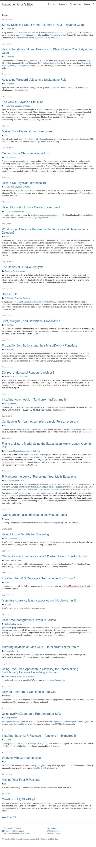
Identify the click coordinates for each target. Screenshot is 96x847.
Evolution (32, 676)
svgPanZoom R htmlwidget (64, 721)
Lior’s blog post (60, 635)
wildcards (57, 87)
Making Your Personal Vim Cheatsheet (27, 131)
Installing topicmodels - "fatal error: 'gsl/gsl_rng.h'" (35, 399)
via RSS (13, 817)
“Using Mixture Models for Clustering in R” (34, 454)
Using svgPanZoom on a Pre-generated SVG (31, 713)
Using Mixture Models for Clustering (25, 534)
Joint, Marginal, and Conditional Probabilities (36, 302)
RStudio (80, 163)
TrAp (19, 676)
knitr (20, 486)
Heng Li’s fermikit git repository (45, 768)
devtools (10, 651)
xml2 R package (30, 743)
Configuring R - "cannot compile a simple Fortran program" (40, 421)
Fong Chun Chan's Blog (17, 4)
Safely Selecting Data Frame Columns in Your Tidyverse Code (43, 24)
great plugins (24, 163)
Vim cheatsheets (82, 139)
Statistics (10, 106)
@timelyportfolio (8, 721)
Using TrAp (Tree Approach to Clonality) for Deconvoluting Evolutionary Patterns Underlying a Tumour (40, 670)
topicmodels (11, 403)
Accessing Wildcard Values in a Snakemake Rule (34, 79)
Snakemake (9, 83)
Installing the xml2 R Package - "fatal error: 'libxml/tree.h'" (40, 735)
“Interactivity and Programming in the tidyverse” (40, 37)
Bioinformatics (75, 4)
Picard (19, 560)
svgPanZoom (12, 717)
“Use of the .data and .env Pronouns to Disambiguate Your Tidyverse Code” (48, 32)
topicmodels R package (33, 407)
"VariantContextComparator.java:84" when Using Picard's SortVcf (45, 556)
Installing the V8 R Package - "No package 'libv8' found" (38, 578)
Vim (5, 135)
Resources (62, 4)
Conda (7, 211)
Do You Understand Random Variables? (28, 372)
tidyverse (10, 28)
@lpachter (6, 627)
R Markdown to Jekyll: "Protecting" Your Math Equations (39, 476)
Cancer (87, 4)
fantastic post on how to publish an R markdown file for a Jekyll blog (35, 489)
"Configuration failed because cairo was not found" (35, 514)
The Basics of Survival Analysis (22, 266)
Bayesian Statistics (22, 106)
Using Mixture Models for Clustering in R (56, 484)
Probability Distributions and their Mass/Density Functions (40, 345)
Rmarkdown (9, 480)
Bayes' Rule (9, 294)
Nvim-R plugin (46, 166)
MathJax (18, 480)
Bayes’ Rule (29, 190)
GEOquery (26, 211)
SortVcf (71, 564)
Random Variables (20, 376)
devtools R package (31, 654)
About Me (52, 4)
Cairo (7, 519)
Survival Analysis (19, 271)
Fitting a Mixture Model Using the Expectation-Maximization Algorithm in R (47, 445)
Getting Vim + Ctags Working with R (26, 153)
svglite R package (51, 522)
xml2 (16, 651)
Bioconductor (16, 211)
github (4, 810)
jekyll (75, 805)
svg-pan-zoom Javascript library (14, 724)
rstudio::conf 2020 (53, 63)
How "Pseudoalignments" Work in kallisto (29, 619)
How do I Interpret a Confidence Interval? (29, 691)
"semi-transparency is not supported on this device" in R (39, 600)
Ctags (7, 157)
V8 (8, 582)
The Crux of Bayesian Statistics (22, 101)
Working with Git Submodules (21, 757)
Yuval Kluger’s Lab (57, 680)
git (5, 761)
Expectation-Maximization (30, 451)
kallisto (19, 624)
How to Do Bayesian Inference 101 (25, 182)
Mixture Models (13, 451)
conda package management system (45, 215)
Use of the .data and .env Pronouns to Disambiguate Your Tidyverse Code (47, 51)
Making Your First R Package (21, 779)
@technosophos (42, 139)
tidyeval (5, 63)
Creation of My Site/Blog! (18, 799)
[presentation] (15, 195)
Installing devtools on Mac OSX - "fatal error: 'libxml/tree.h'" (41, 646)
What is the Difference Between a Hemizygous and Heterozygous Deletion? (45, 230)
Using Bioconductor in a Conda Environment (31, 207)
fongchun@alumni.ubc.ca (14, 831)
